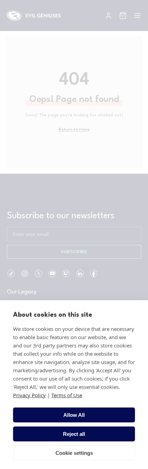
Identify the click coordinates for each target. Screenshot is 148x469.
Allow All (74, 415)
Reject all (74, 434)
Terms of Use (66, 395)
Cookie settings (74, 453)
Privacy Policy (29, 395)
